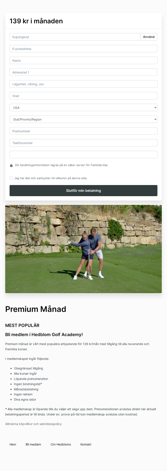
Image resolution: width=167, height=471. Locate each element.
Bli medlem (33, 444)
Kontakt (85, 444)
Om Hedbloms (61, 444)
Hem (13, 444)
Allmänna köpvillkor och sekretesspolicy (33, 424)
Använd (149, 37)
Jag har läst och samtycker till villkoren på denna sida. (50, 178)
